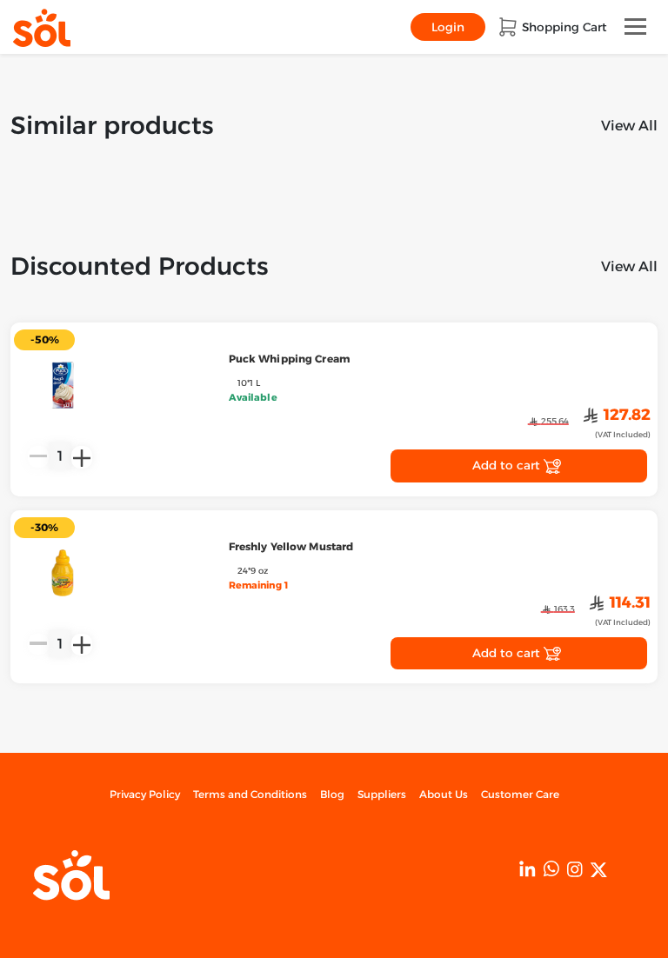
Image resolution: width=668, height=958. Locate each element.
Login (447, 27)
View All (629, 125)
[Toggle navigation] (635, 27)
